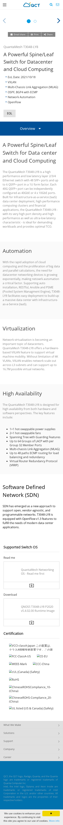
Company (9, 749)
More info (54, 820)
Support (8, 741)
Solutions (9, 733)
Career (7, 757)
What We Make (12, 725)
